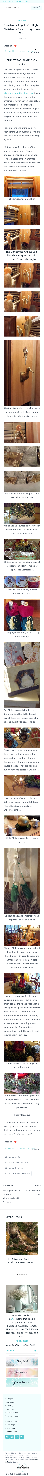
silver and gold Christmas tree (19, 93)
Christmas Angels (12, 1157)
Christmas (22, 20)
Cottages (9, 1399)
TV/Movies (9, 1409)
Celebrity (9, 1406)
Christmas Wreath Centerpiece (17, 1173)
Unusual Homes (12, 1416)
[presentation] (22, 1238)
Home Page (10, 1425)
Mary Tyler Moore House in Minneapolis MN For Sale (11, 1194)
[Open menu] (28, 7)
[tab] (17, 1274)
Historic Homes (11, 1412)
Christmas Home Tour (14, 1168)
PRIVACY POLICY (22, 1)
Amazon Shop (11, 1432)
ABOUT (11, 1)
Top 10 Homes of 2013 (33, 1190)
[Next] (35, 1247)
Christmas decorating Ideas (16, 1163)
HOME (5, 1)
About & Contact (12, 1421)
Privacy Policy (11, 1428)
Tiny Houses (10, 1402)
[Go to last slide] (8, 1247)
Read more (22, 1340)
